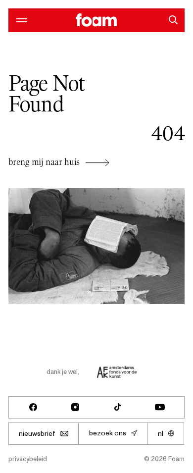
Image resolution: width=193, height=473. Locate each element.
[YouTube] (160, 407)
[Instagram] (75, 407)
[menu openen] (20, 19)
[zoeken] (172, 19)
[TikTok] (118, 407)
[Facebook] (33, 407)
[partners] (116, 372)
